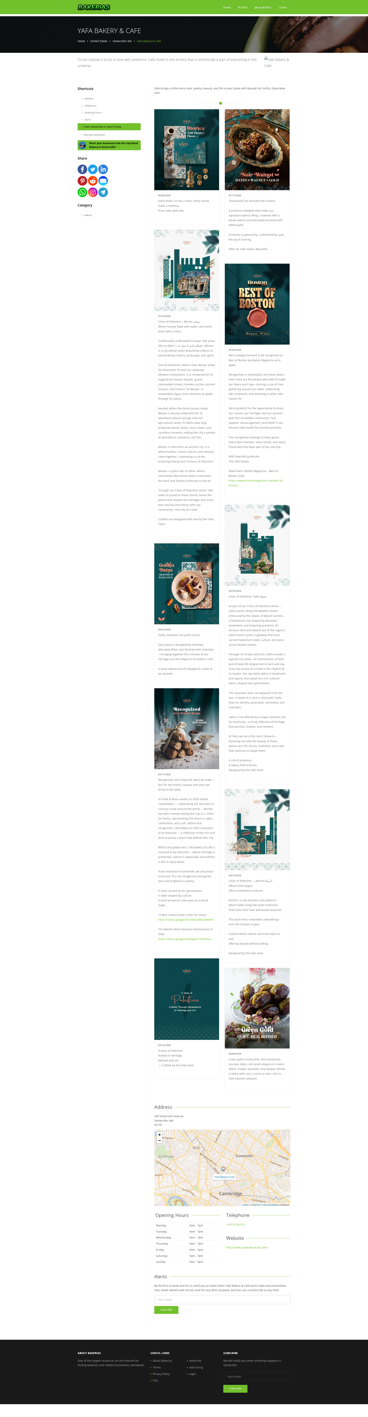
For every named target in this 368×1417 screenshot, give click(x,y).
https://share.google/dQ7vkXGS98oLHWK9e (185, 919)
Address (89, 98)
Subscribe (166, 1309)
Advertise (195, 1360)
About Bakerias (162, 1360)
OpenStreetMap (270, 1204)
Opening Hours (93, 112)
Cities (243, 7)
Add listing (196, 1367)
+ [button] (159, 1134)
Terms (157, 1367)
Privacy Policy (161, 1374)
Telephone (90, 105)
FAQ (155, 1380)
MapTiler (256, 1204)
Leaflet (245, 1204)
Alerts (87, 119)
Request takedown (94, 134)
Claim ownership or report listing (102, 126)
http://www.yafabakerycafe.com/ (247, 1247)
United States (99, 41)
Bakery (88, 215)
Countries (264, 7)
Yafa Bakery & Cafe (224, 1176)
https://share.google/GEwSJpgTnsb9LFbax (184, 939)
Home (227, 7)
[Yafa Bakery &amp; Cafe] (223, 1169)
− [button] (159, 1140)
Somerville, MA (122, 41)
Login (283, 7)
